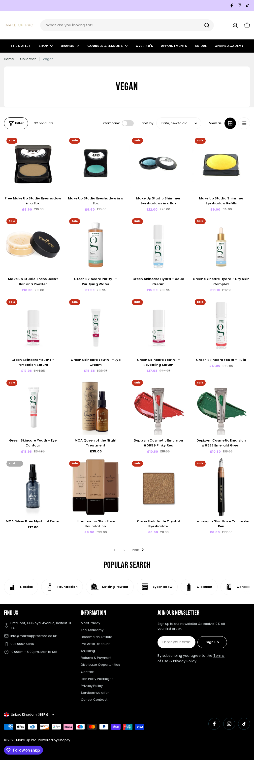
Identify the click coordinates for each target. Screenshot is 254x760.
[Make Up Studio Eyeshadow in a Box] (96, 164)
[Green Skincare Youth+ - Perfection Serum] (33, 325)
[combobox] (127, 25)
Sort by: (148, 123)
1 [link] (114, 549)
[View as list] (244, 123)
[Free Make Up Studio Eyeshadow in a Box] (33, 164)
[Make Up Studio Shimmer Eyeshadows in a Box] (158, 164)
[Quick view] (55, 146)
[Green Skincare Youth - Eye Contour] (33, 406)
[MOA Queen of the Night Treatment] (96, 406)
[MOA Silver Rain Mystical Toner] (33, 487)
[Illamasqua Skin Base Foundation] (96, 487)
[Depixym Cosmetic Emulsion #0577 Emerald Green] (221, 406)
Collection (28, 59)
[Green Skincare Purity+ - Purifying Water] (96, 245)
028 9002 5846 (22, 643)
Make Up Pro (26, 740)
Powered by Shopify (54, 740)
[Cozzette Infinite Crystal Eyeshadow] (158, 487)
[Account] (235, 25)
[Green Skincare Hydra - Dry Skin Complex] (221, 245)
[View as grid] (230, 123)
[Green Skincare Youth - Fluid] (221, 325)
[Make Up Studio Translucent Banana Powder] (33, 245)
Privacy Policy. (185, 661)
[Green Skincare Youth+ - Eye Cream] (96, 325)
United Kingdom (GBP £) (30, 714)
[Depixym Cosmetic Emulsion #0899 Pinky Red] (158, 406)
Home (9, 59)
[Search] (207, 25)
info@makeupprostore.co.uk (33, 635)
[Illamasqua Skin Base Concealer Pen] (221, 487)
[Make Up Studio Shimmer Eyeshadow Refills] (221, 164)
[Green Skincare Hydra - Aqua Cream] (158, 245)
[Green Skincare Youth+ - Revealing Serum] (158, 325)
